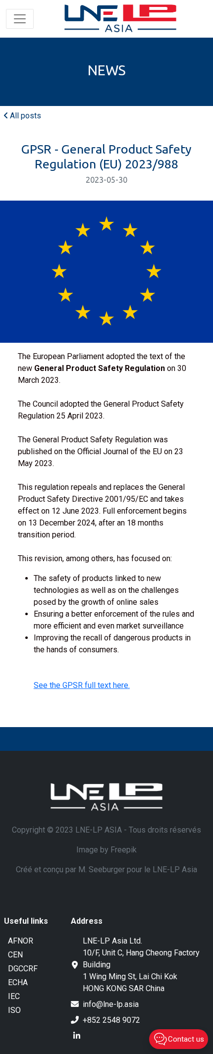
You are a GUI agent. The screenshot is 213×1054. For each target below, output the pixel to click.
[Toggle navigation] (20, 19)
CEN (15, 954)
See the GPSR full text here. (82, 685)
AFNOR (20, 941)
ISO (14, 1010)
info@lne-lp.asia (111, 1004)
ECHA (18, 982)
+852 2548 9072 (111, 1020)
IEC (14, 996)
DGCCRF (23, 968)
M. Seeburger (101, 869)
